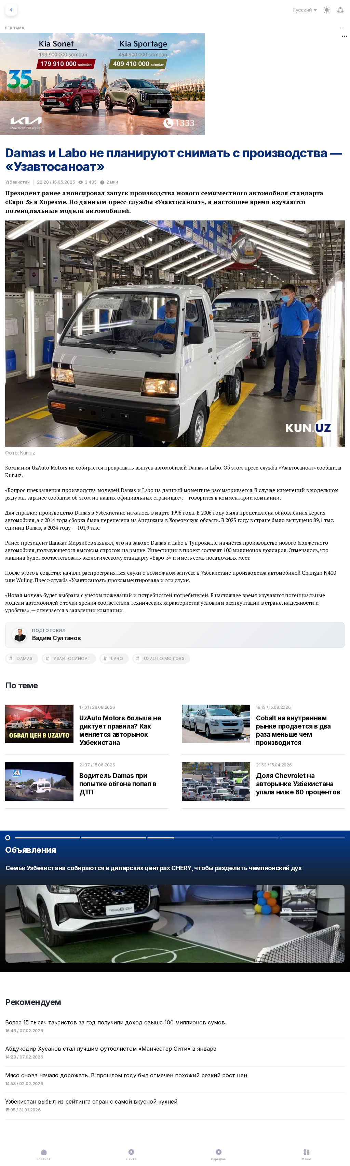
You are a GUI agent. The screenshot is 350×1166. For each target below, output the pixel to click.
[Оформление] (327, 10)
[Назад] (11, 10)
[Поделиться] (340, 10)
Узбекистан (17, 182)
